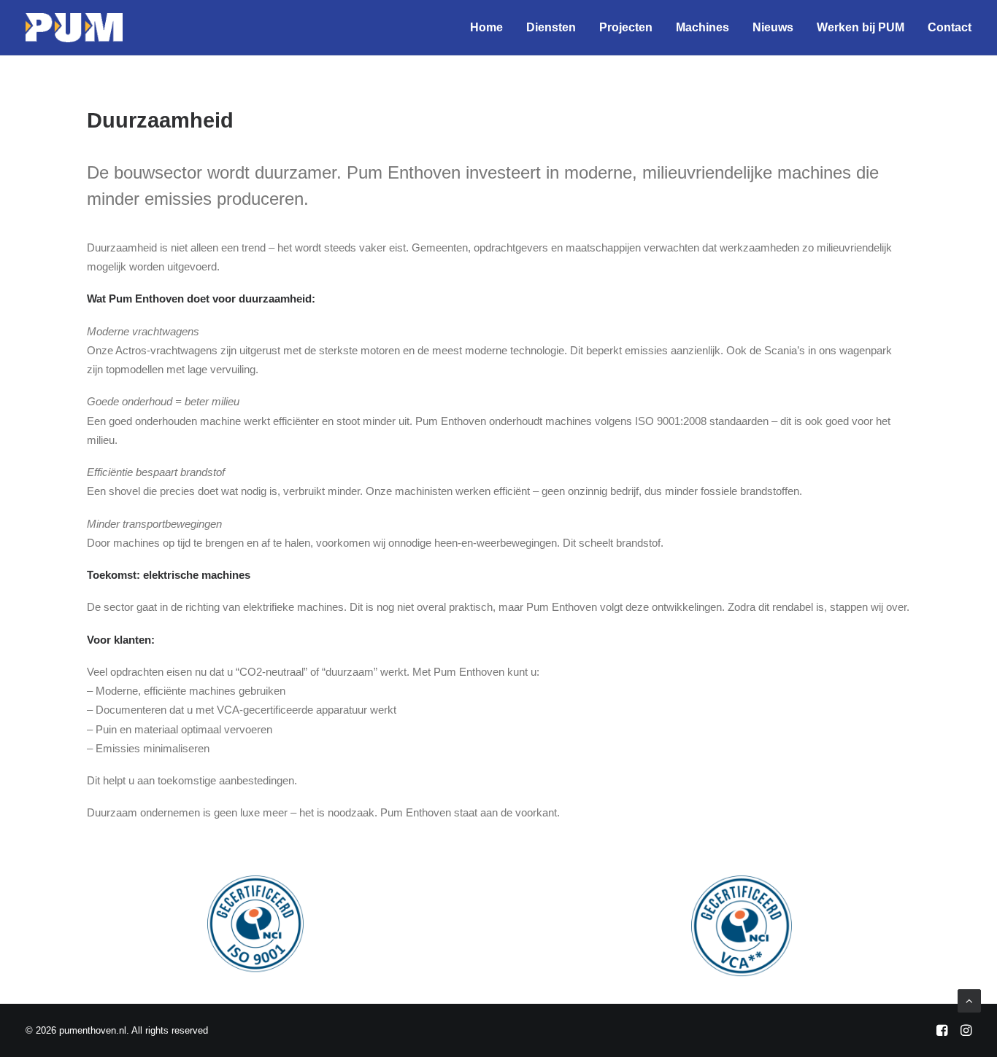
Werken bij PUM (860, 27)
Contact (949, 27)
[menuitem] (491, 27)
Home (486, 27)
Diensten (551, 27)
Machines (702, 27)
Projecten (626, 27)
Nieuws (772, 27)
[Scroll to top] (969, 1000)
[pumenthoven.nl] (74, 27)
